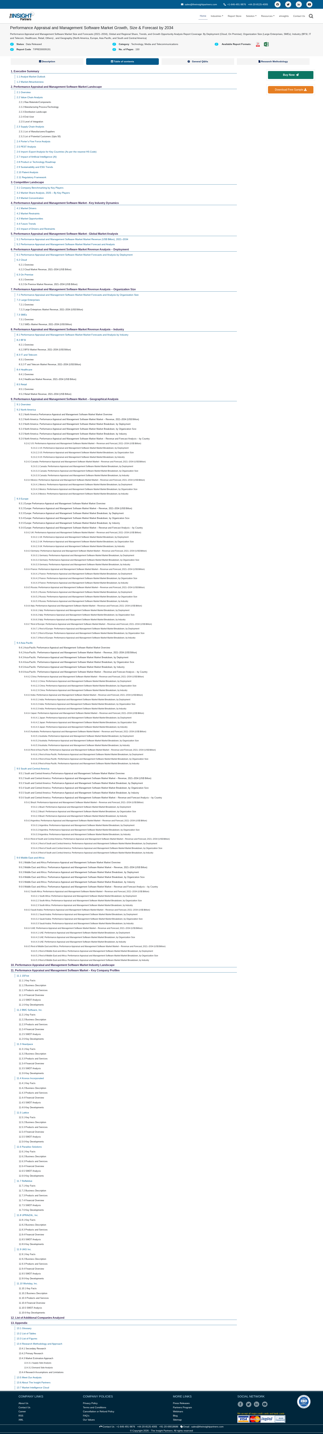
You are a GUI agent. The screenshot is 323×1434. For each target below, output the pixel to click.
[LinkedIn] (299, 4)
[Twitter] (288, 4)
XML (21, 1419)
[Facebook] (278, 4)
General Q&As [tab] (199, 61)
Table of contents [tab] (123, 61)
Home (203, 15)
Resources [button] (267, 16)
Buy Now (289, 74)
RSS (21, 1415)
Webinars (178, 1411)
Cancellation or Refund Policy (98, 1411)
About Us (23, 1403)
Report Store (234, 16)
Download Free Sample (289, 89)
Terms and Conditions (94, 1407)
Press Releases (181, 1403)
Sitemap (177, 1419)
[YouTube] (309, 4)
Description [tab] (48, 61)
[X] (249, 1406)
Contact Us (299, 16)
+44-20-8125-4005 (258, 4)
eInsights (284, 16)
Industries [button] (216, 16)
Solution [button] (250, 16)
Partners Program (182, 1407)
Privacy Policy (90, 1403)
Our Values (89, 1419)
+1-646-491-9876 (237, 4)
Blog (175, 1415)
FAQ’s (86, 1415)
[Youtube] (266, 1406)
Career (22, 1411)
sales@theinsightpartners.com (200, 4)
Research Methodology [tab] (274, 61)
